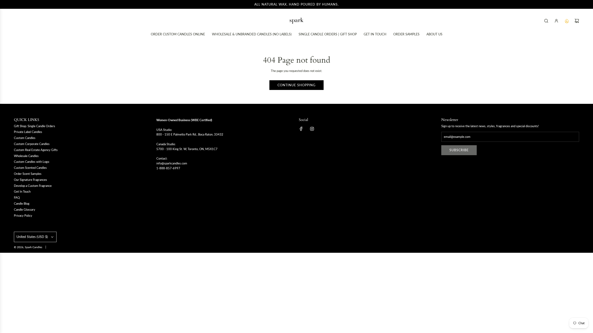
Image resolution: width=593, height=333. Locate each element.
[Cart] (577, 21)
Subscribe (459, 150)
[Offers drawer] (566, 21)
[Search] (546, 21)
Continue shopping (296, 85)
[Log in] (556, 21)
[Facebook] (301, 129)
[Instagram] (312, 129)
